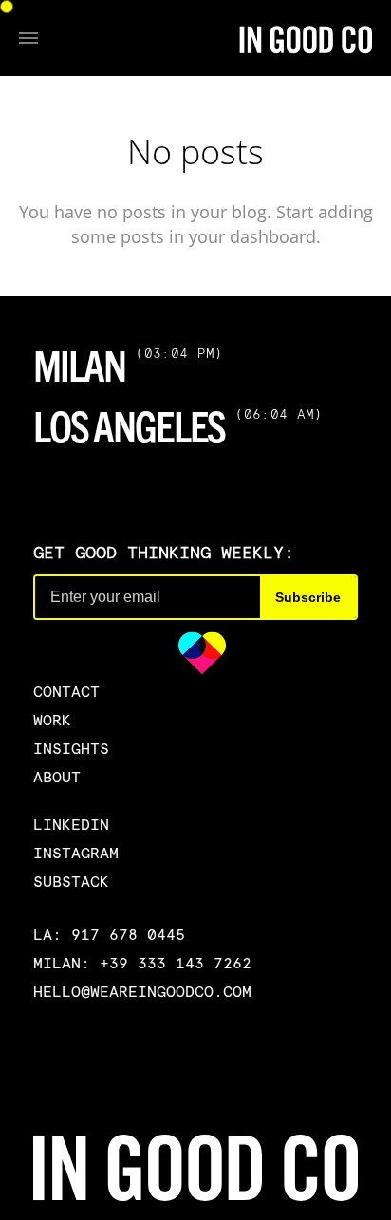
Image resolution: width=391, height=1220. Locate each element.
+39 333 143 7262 (175, 962)
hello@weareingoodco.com (142, 991)
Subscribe (308, 597)
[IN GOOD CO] (305, 38)
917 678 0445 (128, 934)
